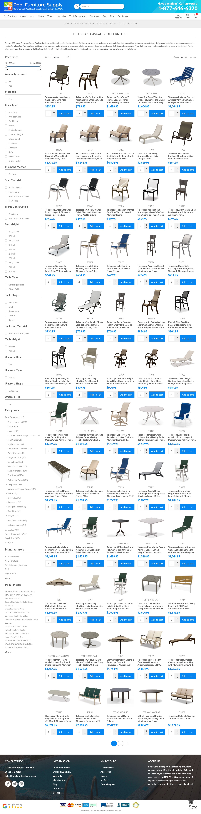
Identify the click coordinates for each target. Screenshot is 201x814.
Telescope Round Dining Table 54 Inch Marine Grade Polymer (119, 718)
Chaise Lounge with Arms (14, 609)
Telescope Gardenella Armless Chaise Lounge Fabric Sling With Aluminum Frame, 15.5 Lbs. (58, 270)
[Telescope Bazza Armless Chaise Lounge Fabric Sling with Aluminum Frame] (182, 640)
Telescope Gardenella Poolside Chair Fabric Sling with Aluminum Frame (180, 156)
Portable (13, 174)
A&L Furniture (11, 560)
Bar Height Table (16, 284)
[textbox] (102, 6)
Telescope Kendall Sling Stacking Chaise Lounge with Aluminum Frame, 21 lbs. (151, 493)
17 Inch (12, 245)
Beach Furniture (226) (17, 466)
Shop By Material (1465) (18, 470)
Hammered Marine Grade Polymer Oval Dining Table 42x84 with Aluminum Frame (58, 718)
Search (77, 6)
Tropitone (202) (15, 484)
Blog (55, 784)
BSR (7, 569)
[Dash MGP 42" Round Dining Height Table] (90, 640)
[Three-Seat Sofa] (182, 696)
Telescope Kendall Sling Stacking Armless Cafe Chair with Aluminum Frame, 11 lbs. (150, 212)
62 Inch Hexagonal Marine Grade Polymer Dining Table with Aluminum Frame (150, 718)
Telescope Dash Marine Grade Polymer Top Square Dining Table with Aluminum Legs (150, 607)
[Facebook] (8, 784)
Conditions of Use (61, 767)
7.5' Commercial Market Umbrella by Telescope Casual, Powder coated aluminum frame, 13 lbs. (56, 607)
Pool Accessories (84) (17, 520)
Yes (10, 85)
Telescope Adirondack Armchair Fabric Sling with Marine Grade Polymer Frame (182, 437)
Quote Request (187, 16)
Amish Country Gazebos (16, 565)
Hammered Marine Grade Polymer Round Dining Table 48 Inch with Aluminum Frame (151, 437)
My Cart (104, 780)
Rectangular (14, 311)
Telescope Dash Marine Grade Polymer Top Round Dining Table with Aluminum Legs (58, 663)
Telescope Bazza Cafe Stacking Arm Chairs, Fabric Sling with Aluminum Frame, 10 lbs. (181, 270)
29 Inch (12, 267)
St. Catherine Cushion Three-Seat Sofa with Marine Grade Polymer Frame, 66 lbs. (120, 156)
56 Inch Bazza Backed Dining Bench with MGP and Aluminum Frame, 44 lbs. (181, 606)
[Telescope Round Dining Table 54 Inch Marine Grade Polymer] (120, 696)
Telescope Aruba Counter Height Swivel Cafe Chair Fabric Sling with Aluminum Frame (149, 382)
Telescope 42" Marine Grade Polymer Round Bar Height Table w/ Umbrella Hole (120, 550)
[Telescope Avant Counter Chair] (120, 302)
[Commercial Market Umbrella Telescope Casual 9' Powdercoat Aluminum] (120, 640)
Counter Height (16, 134)
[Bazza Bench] (182, 583)
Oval (11, 306)
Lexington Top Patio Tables (16, 616)
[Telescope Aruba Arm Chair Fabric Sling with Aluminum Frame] (90, 190)
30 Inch (12, 271)
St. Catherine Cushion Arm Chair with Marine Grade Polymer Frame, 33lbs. (57, 156)
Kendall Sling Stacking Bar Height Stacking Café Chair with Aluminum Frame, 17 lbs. (58, 381)
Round (12, 315)
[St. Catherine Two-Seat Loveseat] (90, 133)
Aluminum (13, 214)
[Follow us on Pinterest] (21, 784)
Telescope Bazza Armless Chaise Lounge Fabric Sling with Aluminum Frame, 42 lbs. (181, 662)
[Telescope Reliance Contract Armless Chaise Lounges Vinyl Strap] (182, 77)
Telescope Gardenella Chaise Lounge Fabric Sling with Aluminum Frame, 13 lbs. (89, 325)
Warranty (57, 776)
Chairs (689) (12, 426)
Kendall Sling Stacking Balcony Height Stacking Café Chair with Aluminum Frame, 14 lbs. (180, 326)
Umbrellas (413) (12, 530)
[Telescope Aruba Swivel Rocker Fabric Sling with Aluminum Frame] (59, 302)
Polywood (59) (14, 502)
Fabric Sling (14, 192)
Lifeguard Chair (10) (16, 457)
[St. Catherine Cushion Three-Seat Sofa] (120, 133)
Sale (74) (9, 542)
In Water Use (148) (15, 444)
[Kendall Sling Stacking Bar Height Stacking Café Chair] (59, 358)
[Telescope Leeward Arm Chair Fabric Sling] (59, 415)
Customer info (107, 767)
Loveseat (13, 143)
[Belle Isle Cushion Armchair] (90, 471)
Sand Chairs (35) (14, 439)
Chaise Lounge (15, 130)
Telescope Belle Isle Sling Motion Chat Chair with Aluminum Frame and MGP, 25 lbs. (120, 495)
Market (12, 377)
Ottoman (13, 147)
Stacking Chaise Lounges (19, 643)
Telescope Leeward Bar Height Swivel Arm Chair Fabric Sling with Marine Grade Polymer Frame (179, 495)
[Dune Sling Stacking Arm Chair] (90, 358)
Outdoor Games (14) (16, 525)
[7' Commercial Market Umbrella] (59, 583)
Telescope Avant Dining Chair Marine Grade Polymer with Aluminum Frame (182, 212)
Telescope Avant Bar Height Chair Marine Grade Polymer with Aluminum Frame (150, 268)
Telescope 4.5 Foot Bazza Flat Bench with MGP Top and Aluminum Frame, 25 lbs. (59, 493)
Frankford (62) (14, 511)
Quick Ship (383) (12, 538)
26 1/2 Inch (14, 262)
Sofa (11, 152)
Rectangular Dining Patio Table (17, 633)
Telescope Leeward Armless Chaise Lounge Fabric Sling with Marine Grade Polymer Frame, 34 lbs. (181, 551)
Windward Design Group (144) (22, 489)
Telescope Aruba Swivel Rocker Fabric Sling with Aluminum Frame (56, 325)
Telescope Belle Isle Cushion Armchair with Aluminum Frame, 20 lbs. (89, 493)
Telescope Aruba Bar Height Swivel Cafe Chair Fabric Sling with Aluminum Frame (120, 381)
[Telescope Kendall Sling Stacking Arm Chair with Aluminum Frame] (90, 246)
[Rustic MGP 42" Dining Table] (151, 77)
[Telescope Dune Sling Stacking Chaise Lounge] (90, 583)
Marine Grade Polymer (19, 196)
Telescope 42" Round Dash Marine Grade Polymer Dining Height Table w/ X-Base (90, 662)
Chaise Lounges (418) (17, 422)
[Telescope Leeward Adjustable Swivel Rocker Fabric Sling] (90, 527)
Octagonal (13, 390)
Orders (103, 776)
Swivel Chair (14, 156)
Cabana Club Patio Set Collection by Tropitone (19, 603)
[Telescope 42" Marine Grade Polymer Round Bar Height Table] (120, 527)
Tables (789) (12, 431)
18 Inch (12, 249)
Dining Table (14, 289)
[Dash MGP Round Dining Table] (120, 77)
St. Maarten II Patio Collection (17, 640)
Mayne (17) (13, 515)
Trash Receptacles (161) (16, 534)
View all (8, 578)
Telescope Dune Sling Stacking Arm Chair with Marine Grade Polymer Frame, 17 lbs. (87, 382)
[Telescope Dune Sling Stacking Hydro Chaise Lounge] (151, 133)
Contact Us (58, 788)
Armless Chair (15, 116)
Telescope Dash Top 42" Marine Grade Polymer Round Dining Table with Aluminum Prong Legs (118, 101)
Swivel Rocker (15, 161)
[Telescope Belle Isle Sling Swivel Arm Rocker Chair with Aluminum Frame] (120, 415)
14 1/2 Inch (14, 231)
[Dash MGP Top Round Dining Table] (59, 640)
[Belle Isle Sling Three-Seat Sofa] (90, 696)
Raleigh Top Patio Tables (15, 630)
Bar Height (14, 121)
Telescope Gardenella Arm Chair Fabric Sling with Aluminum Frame (57, 100)
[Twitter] (15, 784)
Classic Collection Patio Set (17, 612)
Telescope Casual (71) (18, 480)
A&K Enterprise (12, 556)
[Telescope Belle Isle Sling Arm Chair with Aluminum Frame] (120, 246)
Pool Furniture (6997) (14, 417)
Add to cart (65, 113)
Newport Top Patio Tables (16, 626)
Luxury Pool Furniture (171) (19, 448)
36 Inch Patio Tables (18, 595)
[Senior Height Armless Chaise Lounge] (182, 358)
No (10, 81)
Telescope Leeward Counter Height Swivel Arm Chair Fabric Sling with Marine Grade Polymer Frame (120, 607)
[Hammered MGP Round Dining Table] (151, 415)
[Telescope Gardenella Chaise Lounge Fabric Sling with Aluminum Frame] (90, 302)
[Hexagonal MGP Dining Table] (151, 696)
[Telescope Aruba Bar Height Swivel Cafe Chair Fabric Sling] (120, 358)
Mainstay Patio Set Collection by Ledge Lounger (21, 621)
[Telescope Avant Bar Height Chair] (151, 246)
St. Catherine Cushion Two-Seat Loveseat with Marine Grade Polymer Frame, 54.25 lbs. (89, 157)
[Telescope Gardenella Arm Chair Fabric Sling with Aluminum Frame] (59, 77)
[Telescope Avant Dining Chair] (182, 190)
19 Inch (12, 253)
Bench (12, 125)
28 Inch (12, 346)
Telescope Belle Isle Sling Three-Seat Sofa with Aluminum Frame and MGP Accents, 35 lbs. (88, 720)
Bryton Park (10, 573)
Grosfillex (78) (14, 498)
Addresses (105, 771)
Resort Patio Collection (14, 637)
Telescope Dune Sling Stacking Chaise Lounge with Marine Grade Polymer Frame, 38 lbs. (89, 607)
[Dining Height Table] (151, 527)
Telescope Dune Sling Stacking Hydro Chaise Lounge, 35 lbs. (148, 156)
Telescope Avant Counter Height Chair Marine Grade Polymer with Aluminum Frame (119, 326)
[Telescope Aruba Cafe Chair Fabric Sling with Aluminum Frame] (59, 190)
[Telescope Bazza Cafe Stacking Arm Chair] (182, 246)
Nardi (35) (12, 493)
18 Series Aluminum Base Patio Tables (20, 591)
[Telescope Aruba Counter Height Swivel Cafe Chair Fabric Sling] (151, 358)
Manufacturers (60, 780)
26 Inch (12, 258)
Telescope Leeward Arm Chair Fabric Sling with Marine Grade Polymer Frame (59, 437)
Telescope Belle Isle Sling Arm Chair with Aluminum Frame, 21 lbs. (118, 268)
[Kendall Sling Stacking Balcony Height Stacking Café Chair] (182, 302)
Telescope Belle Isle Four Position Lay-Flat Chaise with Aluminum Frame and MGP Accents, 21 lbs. (59, 551)
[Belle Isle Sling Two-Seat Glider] (151, 640)
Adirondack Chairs (13, 598)
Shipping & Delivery (62, 771)
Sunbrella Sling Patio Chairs (16, 647)
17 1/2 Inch (14, 240)
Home (67, 23)
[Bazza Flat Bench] (59, 471)
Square (12, 320)
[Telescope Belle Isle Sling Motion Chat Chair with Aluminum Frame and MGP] (120, 471)
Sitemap (56, 792)
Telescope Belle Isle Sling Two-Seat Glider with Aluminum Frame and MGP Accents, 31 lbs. (149, 663)
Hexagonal (13, 302)
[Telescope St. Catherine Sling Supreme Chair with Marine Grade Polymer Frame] (151, 302)
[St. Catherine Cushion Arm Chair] (59, 133)
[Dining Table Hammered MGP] (90, 415)
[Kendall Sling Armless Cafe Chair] (151, 190)
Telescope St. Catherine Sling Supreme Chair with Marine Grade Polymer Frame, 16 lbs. (151, 325)
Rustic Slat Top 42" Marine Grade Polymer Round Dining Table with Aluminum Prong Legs (151, 101)
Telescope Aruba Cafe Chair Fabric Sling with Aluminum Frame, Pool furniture (58, 212)
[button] (193, 810)
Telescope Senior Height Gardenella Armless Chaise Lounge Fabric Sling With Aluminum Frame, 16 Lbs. (181, 382)
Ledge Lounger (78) (17, 506)
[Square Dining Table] (151, 583)
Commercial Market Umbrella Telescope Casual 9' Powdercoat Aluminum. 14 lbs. (120, 663)
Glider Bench (14, 139)
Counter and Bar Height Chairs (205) (23, 435)
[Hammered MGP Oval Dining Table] (59, 696)
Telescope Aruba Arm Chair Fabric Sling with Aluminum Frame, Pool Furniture (88, 212)
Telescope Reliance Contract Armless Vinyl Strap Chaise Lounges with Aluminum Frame (181, 101)
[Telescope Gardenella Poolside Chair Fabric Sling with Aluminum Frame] (182, 133)
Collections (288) (15, 462)
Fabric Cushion (15, 187)
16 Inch (12, 236)
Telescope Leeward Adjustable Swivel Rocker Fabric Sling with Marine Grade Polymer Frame (88, 551)
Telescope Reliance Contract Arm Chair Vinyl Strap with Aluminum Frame (120, 212)
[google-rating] (12, 807)
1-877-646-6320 (178, 8)
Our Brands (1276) (15, 475)
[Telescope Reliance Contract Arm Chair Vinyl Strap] (120, 190)
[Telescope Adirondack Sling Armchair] (182, 415)
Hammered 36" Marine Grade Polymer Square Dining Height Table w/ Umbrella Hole (89, 438)
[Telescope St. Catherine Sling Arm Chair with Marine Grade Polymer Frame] (90, 77)
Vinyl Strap (13, 200)
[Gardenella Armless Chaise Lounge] (59, 246)
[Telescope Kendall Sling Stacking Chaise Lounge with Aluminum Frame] (151, 471)
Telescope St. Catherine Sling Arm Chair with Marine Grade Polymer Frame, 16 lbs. (89, 100)
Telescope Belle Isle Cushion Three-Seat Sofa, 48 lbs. (181, 717)
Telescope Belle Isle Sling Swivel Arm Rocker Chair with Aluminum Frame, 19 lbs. (120, 437)
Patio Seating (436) (16, 453)
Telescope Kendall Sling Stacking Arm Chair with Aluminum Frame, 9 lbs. (87, 268)
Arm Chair (13, 112)
